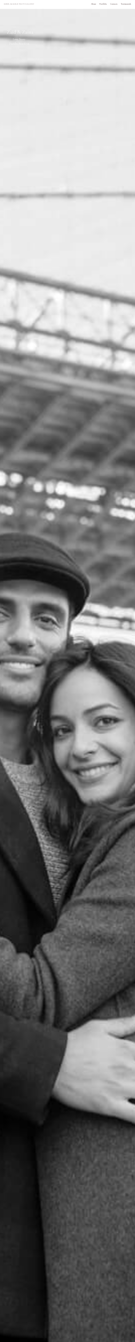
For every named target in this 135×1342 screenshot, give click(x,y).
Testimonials (126, 4)
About (93, 4)
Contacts (113, 4)
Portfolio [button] (103, 4)
